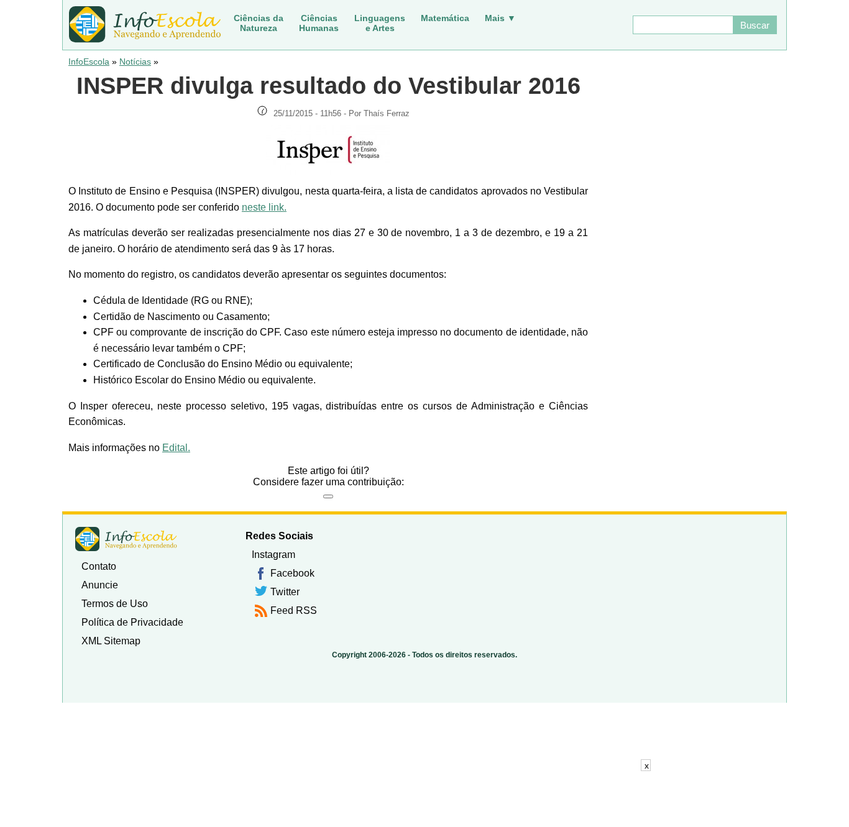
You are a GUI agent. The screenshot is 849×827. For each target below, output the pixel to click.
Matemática (445, 18)
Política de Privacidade (132, 622)
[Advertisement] (424, 799)
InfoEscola (88, 61)
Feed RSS (293, 610)
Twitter (285, 592)
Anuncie (99, 585)
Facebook (292, 573)
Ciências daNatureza (258, 23)
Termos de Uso (114, 603)
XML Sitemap (110, 641)
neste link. (264, 207)
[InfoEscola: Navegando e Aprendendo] (145, 24)
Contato (98, 566)
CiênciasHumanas (319, 23)
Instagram (273, 554)
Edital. (176, 447)
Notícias (135, 61)
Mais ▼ (500, 18)
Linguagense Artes (379, 23)
